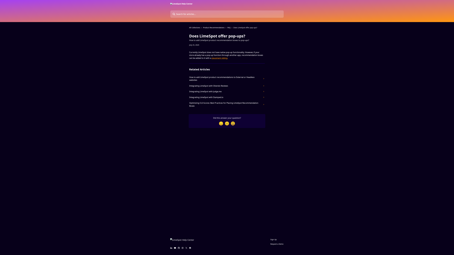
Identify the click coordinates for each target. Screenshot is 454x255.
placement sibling (219, 58)
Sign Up (273, 239)
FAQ (229, 27)
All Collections (194, 27)
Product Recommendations (214, 27)
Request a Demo (276, 244)
